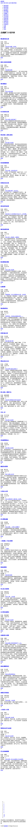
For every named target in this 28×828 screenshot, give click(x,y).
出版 (5, 26)
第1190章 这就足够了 (10, 119)
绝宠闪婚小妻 (4, 333)
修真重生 (6, 10)
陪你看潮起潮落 (5, 262)
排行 (7, 2)
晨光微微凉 (4, 83)
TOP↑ (25, 826)
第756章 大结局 (9, 142)
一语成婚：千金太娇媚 (7, 540)
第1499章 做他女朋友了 (11, 368)
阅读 (2, 57)
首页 (2, 2)
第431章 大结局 (9, 736)
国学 (5, 27)
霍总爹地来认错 (5, 38)
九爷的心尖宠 (4, 491)
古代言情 (6, 16)
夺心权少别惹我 (5, 588)
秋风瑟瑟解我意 (5, 162)
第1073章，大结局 (10, 596)
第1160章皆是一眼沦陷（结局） (13, 499)
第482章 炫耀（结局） (11, 46)
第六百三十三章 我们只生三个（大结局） (16, 214)
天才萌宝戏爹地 (5, 612)
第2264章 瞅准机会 (10, 674)
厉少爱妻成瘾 (4, 519)
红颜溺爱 (3, 286)
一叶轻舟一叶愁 (5, 709)
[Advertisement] (14, 786)
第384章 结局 (8, 70)
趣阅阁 (2, 1)
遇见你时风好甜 (5, 206)
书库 (4, 2)
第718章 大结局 (9, 620)
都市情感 (6, 5)
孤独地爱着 (4, 567)
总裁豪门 (6, 13)
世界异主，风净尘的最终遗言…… (14, 316)
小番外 (7, 548)
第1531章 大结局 (9, 269)
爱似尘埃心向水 (5, 361)
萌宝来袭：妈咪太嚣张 (7, 134)
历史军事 (6, 11)
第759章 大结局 (9, 448)
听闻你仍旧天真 (5, 182)
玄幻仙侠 (6, 8)
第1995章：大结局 (10, 700)
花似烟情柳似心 (5, 440)
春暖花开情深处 (5, 692)
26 (4, 814)
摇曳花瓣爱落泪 (5, 666)
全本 (10, 2)
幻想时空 (6, 24)
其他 (5, 29)
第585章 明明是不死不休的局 (13, 400)
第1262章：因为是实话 (11, 170)
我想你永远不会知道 (6, 728)
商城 (15, 2)
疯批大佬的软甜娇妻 (6, 62)
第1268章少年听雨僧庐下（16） (13, 643)
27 (4, 816)
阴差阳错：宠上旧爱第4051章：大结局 (15, 294)
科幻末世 (6, 22)
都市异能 (6, 7)
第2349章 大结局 (9, 717)
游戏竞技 (6, 21)
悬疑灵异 (6, 19)
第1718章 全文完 (9, 474)
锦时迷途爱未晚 (5, 229)
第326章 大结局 (9, 420)
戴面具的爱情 (4, 466)
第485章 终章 (8, 575)
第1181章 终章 (9, 91)
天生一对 (3, 412)
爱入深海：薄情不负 (6, 392)
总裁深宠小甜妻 (5, 635)
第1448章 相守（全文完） (12, 190)
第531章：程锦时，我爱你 (12, 237)
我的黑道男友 (4, 308)
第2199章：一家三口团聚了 (12, 527)
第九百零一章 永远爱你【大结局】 (14, 759)
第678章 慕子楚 (9, 341)
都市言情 (6, 15)
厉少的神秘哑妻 (5, 751)
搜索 (12, 2)
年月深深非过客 (5, 111)
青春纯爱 (6, 18)
